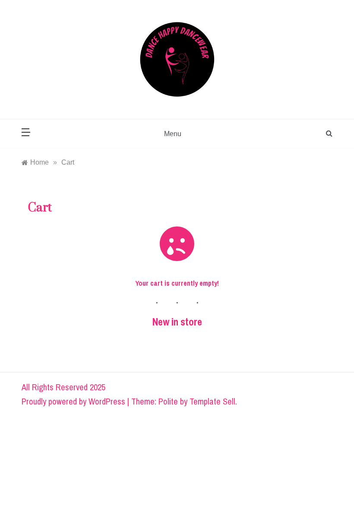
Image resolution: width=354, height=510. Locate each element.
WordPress (106, 401)
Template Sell (212, 401)
